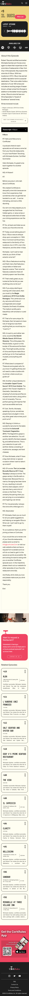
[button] (14, 129)
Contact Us (14, 984)
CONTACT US (13, 656)
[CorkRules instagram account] (9, 976)
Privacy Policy (14, 987)
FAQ (14, 981)
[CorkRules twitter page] (14, 976)
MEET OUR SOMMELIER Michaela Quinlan (13, 120)
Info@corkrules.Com (10, 544)
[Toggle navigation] (22, 3)
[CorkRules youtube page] (20, 976)
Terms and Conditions (14, 990)
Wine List (20, 16)
